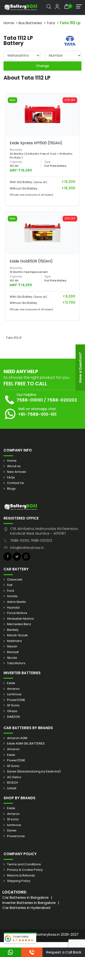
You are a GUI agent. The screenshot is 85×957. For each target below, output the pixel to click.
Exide (11, 683)
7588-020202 (62, 400)
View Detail (42, 125)
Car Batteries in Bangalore (25, 897)
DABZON (13, 717)
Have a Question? (80, 367)
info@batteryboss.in (27, 547)
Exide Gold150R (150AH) (31, 261)
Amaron (13, 689)
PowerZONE (16, 700)
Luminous (14, 694)
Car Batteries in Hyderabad (26, 907)
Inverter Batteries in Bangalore (29, 902)
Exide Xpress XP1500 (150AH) (36, 143)
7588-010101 (30, 400)
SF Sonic (13, 705)
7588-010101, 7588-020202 (31, 540)
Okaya (12, 711)
